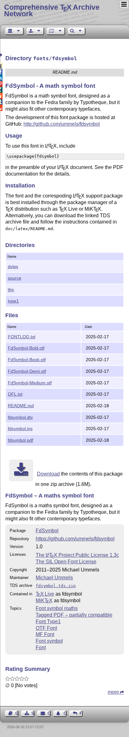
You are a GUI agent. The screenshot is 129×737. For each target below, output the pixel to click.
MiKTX (44, 600)
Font (41, 647)
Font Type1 (48, 621)
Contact (49, 713)
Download (48, 473)
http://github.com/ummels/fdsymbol (61, 124)
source (14, 278)
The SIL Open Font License (66, 561)
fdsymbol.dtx (20, 417)
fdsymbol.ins (20, 428)
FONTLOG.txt (21, 336)
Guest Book (16, 713)
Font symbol (49, 641)
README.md (21, 405)
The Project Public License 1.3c (77, 555)
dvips (13, 266)
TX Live (45, 594)
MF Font (45, 634)
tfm (11, 289)
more (113, 692)
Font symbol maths (57, 608)
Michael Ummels (54, 577)
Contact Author (65, 713)
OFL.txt (15, 394)
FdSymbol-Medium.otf (30, 382)
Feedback (81, 713)
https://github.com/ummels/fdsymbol (75, 538)
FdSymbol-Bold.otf (26, 347)
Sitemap (32, 713)
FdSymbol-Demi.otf (27, 371)
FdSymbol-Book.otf (27, 359)
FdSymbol (47, 530)
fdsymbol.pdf (20, 440)
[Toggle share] (2, 55)
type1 (13, 300)
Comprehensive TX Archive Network (52, 10)
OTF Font (46, 628)
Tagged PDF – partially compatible (74, 615)
